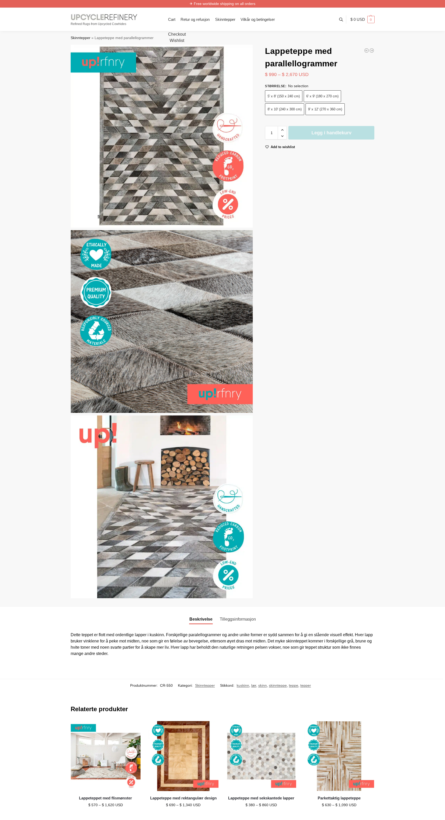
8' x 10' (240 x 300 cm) (285, 109)
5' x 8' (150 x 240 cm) (284, 96)
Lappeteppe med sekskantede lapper (261, 798)
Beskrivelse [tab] (200, 619)
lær (253, 685)
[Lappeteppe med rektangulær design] (183, 756)
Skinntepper (80, 38)
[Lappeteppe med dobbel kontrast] (371, 50)
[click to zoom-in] (162, 136)
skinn (262, 685)
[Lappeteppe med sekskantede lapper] (261, 756)
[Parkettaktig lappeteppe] (339, 756)
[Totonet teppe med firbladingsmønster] (366, 50)
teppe (293, 685)
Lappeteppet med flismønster (105, 798)
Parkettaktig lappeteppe (339, 798)
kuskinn (243, 685)
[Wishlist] (133, 729)
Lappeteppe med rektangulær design (183, 798)
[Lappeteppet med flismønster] (106, 756)
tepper (305, 685)
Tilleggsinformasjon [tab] (238, 619)
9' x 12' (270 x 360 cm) (325, 109)
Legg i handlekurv (331, 133)
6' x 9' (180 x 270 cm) (322, 96)
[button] (362, 19)
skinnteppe (278, 685)
